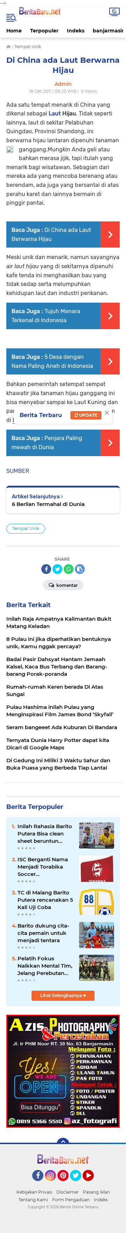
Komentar (66, 585)
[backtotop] (63, 1144)
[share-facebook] (46, 569)
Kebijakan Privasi (34, 1192)
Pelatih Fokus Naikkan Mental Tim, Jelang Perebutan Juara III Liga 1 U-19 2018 (45, 966)
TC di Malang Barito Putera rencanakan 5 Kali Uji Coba (45, 899)
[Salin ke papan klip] (80, 569)
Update (87, 415)
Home (14, 31)
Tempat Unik (25, 528)
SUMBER (17, 471)
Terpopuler (44, 31)
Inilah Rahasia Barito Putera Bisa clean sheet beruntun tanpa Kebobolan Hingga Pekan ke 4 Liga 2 (45, 834)
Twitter (79, 1184)
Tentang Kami (33, 1199)
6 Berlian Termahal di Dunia (48, 504)
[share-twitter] (57, 569)
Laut (55, 113)
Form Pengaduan (71, 1199)
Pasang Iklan (96, 1192)
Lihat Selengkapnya (61, 995)
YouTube (93, 1184)
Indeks (75, 31)
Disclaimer (67, 1192)
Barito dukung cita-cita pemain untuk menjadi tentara (43, 933)
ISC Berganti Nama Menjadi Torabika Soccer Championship (43, 867)
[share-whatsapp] (69, 569)
